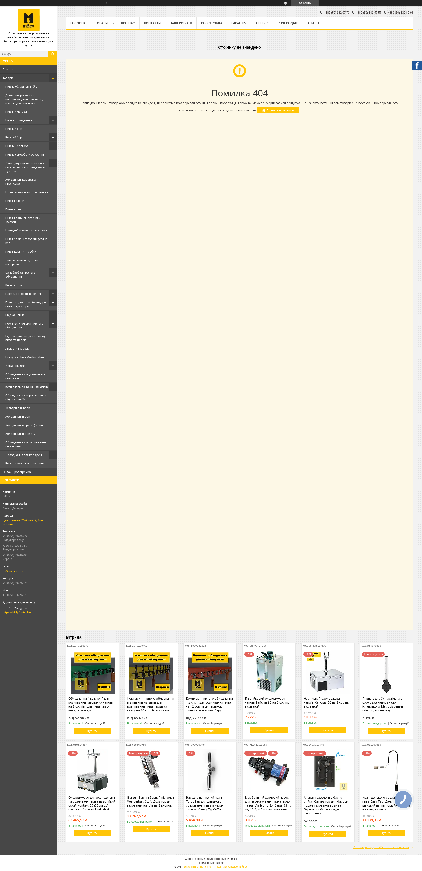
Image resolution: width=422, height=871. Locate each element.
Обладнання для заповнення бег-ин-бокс (25, 444)
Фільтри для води (17, 408)
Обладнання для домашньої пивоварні (25, 376)
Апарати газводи (17, 348)
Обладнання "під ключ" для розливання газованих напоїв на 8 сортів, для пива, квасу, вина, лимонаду (90, 704)
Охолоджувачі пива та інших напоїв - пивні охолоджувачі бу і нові (25, 167)
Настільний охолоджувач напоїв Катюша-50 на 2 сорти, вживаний (326, 702)
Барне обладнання (18, 120)
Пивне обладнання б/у (21, 86)
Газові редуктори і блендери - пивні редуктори (26, 304)
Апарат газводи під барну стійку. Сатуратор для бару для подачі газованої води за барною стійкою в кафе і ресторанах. (327, 805)
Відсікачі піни (14, 315)
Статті (313, 23)
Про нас (8, 69)
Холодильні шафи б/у (20, 434)
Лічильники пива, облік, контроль (22, 262)
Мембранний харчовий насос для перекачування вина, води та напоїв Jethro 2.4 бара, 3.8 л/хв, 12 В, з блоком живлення (268, 803)
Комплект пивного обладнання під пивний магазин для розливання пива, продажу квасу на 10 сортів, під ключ (150, 704)
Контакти (152, 23)
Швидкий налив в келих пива (26, 230)
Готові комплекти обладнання (26, 192)
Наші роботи (181, 23)
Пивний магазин (17, 112)
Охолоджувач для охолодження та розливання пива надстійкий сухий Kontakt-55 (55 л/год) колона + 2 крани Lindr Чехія (92, 803)
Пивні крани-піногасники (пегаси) (22, 220)
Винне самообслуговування (24, 463)
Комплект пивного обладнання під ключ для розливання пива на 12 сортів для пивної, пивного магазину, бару (209, 704)
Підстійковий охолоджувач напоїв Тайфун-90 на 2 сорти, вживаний (267, 702)
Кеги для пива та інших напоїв (26, 387)
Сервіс (262, 23)
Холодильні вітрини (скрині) (24, 425)
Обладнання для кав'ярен (23, 455)
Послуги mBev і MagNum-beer (25, 357)
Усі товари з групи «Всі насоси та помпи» (381, 847)
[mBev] (28, 20)
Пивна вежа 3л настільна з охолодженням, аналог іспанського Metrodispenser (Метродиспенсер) (382, 704)
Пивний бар (13, 129)
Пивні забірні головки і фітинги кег (26, 241)
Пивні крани (14, 209)
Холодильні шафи (17, 416)
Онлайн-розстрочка (17, 472)
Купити (92, 731)
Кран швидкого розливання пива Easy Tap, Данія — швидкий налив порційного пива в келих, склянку (386, 803)
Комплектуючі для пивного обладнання (24, 325)
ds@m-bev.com (13, 571)
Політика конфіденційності (232, 866)
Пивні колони (14, 201)
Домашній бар (15, 366)
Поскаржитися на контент (198, 866)
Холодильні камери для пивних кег (21, 181)
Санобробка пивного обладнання (20, 275)
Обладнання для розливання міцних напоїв (25, 397)
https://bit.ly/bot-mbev (17, 612)
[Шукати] (52, 54)
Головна (78, 23)
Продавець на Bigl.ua (211, 862)
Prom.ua (232, 858)
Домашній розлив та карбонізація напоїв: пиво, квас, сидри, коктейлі (24, 99)
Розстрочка (211, 23)
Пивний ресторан (17, 146)
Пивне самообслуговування (25, 154)
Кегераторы (14, 285)
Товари (8, 78)
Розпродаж (288, 23)
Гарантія (238, 23)
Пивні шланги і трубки (20, 251)
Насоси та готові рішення (23, 294)
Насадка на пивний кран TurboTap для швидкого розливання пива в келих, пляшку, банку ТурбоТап (205, 803)
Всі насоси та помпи (281, 110)
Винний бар (13, 137)
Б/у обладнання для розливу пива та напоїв (25, 338)
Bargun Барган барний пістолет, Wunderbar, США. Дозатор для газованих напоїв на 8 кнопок (151, 801)
